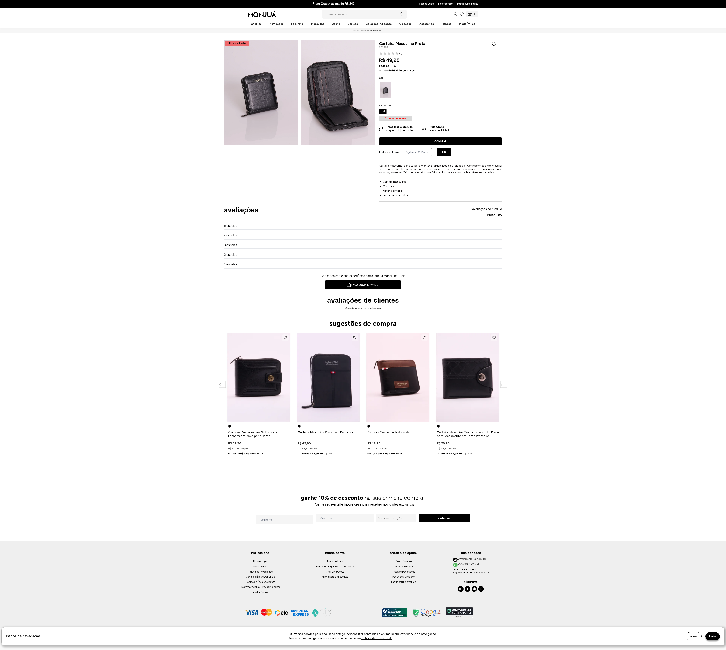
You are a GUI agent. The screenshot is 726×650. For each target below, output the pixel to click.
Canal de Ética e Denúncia (260, 576)
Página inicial (359, 30)
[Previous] (222, 384)
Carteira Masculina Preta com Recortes (325, 432)
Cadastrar (444, 518)
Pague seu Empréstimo (403, 581)
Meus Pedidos (335, 561)
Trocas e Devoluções (403, 571)
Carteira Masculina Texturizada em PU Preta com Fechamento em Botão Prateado (468, 434)
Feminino (297, 24)
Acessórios (426, 24)
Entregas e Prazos (403, 566)
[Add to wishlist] (495, 44)
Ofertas (256, 24)
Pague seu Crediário (403, 576)
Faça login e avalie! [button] (365, 285)
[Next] (503, 384)
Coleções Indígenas (379, 24)
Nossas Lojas (426, 4)
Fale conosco (445, 4)
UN (383, 111)
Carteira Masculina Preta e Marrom (391, 432)
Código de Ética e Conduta (260, 581)
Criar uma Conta (335, 571)
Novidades (276, 24)
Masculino (317, 24)
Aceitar (712, 636)
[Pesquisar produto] (402, 14)
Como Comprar (403, 561)
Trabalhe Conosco (260, 592)
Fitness (446, 24)
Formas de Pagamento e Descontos (335, 566)
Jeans (336, 24)
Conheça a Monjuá (260, 566)
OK (444, 152)
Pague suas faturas (467, 4)
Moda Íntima (467, 24)
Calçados (405, 24)
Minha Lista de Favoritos (335, 576)
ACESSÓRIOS (375, 30)
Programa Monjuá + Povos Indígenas (260, 587)
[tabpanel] (258, 395)
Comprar (440, 141)
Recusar (694, 636)
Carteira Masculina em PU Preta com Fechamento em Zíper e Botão (253, 434)
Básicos (353, 24)
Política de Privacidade (260, 571)
